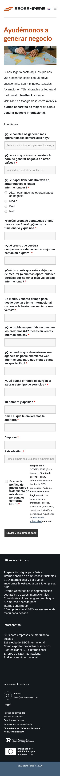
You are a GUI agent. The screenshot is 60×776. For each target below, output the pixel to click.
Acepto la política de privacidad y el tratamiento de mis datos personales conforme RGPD (19, 493)
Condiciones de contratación (18, 724)
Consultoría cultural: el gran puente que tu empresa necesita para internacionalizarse (29, 602)
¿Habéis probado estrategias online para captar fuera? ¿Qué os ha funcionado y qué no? (28, 224)
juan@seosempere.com (26, 697)
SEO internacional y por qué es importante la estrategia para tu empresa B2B (30, 583)
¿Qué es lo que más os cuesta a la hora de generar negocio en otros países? (27, 159)
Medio (13, 201)
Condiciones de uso (14, 720)
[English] (49, 9)
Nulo (12, 211)
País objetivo (14, 451)
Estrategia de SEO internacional (24, 642)
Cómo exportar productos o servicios (27, 646)
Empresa (11, 437)
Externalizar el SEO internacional (25, 650)
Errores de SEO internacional (22, 653)
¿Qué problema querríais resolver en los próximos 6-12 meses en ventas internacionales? (29, 331)
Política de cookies (13, 716)
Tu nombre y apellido (19, 402)
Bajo (12, 206)
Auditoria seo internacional (21, 657)
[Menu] (55, 8)
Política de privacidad (14, 713)
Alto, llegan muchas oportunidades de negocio (31, 194)
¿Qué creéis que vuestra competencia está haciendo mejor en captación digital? (29, 249)
